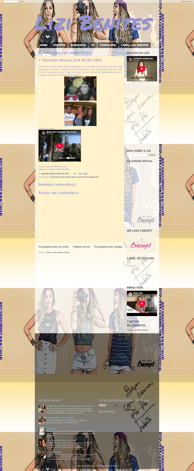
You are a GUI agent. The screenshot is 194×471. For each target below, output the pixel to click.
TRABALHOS (108, 45)
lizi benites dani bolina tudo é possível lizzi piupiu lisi (74, 177)
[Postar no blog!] (81, 174)
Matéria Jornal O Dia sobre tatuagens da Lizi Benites (70, 406)
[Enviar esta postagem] (74, 173)
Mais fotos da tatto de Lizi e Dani (61, 440)
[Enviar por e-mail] (79, 174)
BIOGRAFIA (78, 45)
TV (92, 45)
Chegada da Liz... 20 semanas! (60, 418)
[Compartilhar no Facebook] (85, 174)
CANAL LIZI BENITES (134, 45)
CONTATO (59, 45)
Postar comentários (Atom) (58, 252)
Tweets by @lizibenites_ (138, 330)
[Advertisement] (141, 115)
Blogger (115, 466)
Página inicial (81, 246)
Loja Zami (51, 428)
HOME (43, 45)
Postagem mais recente (53, 246)
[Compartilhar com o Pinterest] (87, 174)
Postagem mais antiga (108, 246)
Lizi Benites (93, 22)
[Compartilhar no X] (83, 174)
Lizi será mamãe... (55, 452)
